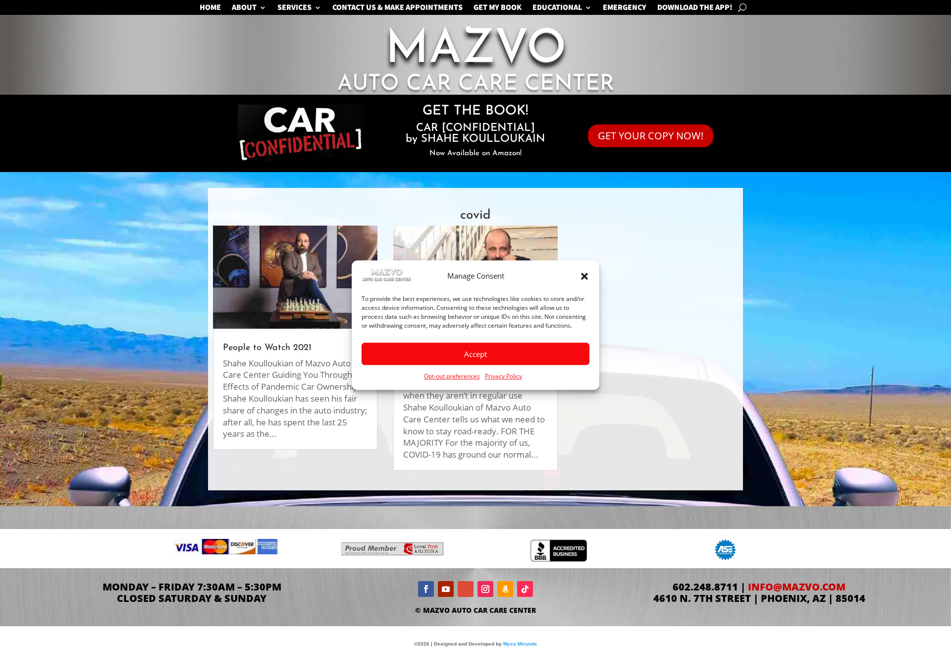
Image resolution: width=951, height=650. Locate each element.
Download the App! (695, 8)
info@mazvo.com (796, 586)
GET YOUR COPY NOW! (650, 135)
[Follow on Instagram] (485, 589)
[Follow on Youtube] (446, 589)
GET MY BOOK (498, 8)
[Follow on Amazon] (505, 589)
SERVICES (294, 8)
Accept (475, 354)
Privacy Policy (503, 376)
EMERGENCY (624, 8)
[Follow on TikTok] (525, 589)
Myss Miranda (520, 644)
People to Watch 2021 (267, 348)
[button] (584, 276)
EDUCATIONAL (557, 8)
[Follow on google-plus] (466, 589)
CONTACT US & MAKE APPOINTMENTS (397, 8)
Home (210, 8)
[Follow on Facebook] (426, 589)
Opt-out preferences (452, 376)
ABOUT (244, 8)
